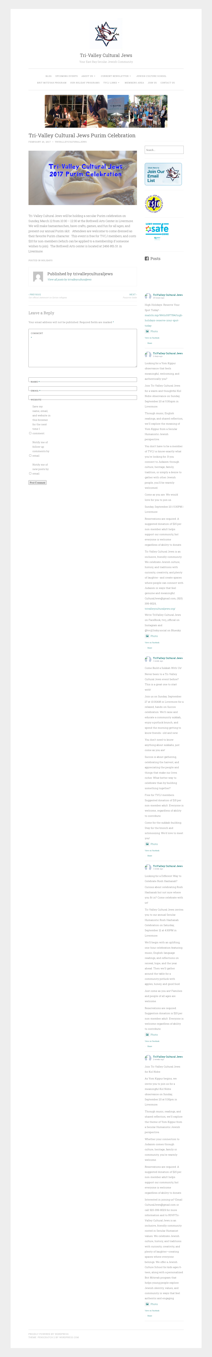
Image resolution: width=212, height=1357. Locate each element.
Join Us (152, 82)
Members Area (134, 82)
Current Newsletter (115, 76)
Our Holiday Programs (85, 82)
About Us (87, 76)
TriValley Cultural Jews (168, 294)
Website (36, 399)
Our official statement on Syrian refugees (47, 296)
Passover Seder (130, 296)
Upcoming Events (66, 76)
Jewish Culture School (151, 76)
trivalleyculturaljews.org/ (160, 608)
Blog (49, 76)
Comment (37, 335)
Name (35, 381)
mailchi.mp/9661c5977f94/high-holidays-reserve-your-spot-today (164, 320)
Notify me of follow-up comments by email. (40, 449)
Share (149, 343)
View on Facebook (152, 338)
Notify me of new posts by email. (40, 469)
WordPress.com (69, 1337)
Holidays (47, 260)
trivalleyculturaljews (71, 141)
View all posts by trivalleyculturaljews (69, 279)
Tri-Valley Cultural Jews (106, 55)
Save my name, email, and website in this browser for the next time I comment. (41, 420)
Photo (154, 331)
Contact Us (167, 82)
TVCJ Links (110, 82)
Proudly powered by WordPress (48, 1334)
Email (35, 390)
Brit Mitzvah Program (52, 82)
